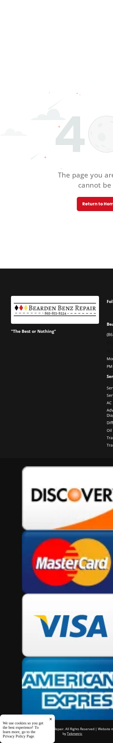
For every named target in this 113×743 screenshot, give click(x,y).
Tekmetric (74, 733)
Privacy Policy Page (18, 736)
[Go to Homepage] (55, 299)
